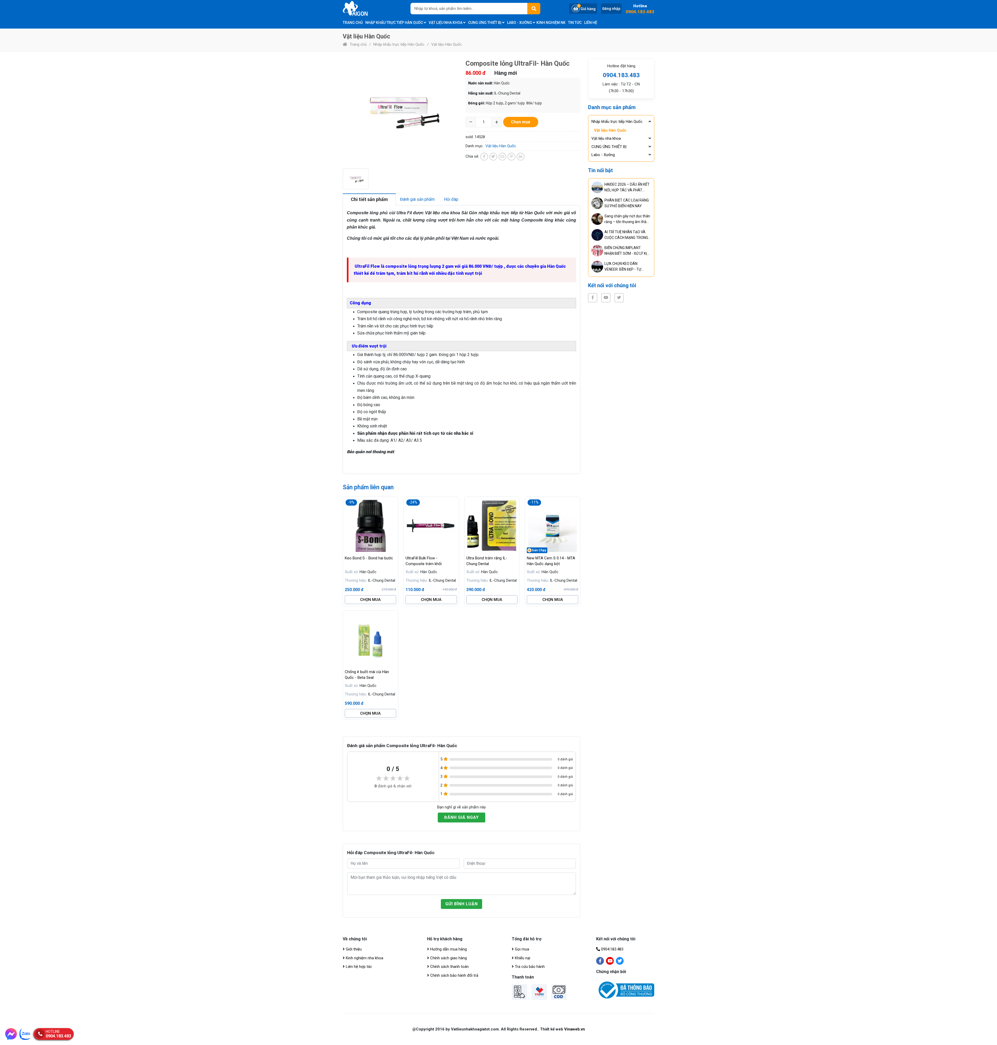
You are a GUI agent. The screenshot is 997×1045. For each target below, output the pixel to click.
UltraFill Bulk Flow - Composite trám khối (424, 561)
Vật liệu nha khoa (446, 23)
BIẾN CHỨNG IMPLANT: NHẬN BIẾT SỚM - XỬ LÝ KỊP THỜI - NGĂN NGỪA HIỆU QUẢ (626, 251)
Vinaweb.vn (574, 1029)
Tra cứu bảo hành (529, 966)
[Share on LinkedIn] (520, 156)
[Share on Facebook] (484, 156)
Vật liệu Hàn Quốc (446, 44)
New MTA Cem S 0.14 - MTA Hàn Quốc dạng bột (551, 561)
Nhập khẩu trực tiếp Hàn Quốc (394, 23)
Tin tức (575, 23)
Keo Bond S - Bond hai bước (369, 558)
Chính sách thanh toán (449, 966)
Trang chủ (353, 23)
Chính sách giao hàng (448, 958)
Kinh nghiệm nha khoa (364, 958)
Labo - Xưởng (520, 23)
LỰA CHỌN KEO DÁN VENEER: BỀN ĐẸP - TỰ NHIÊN (622, 267)
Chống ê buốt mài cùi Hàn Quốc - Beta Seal (367, 674)
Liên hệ (590, 23)
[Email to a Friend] (502, 156)
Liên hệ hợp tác (358, 966)
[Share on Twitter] (493, 156)
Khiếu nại (522, 958)
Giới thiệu (353, 949)
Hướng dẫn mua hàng (448, 949)
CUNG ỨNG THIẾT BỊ (485, 23)
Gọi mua (521, 949)
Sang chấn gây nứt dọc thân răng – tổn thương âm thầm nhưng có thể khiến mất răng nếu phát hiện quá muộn (627, 219)
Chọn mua (370, 599)
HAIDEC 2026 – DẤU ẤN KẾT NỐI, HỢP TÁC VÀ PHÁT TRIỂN (627, 187)
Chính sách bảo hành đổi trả (453, 975)
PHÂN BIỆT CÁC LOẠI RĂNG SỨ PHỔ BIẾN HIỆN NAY (626, 203)
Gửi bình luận (461, 903)
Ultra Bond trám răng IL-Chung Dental (486, 561)
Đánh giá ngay (461, 817)
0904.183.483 (640, 12)
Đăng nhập (611, 8)
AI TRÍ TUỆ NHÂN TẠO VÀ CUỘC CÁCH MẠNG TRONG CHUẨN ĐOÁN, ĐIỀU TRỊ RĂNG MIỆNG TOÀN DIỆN (626, 235)
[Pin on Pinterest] (511, 156)
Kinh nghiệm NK (550, 23)
